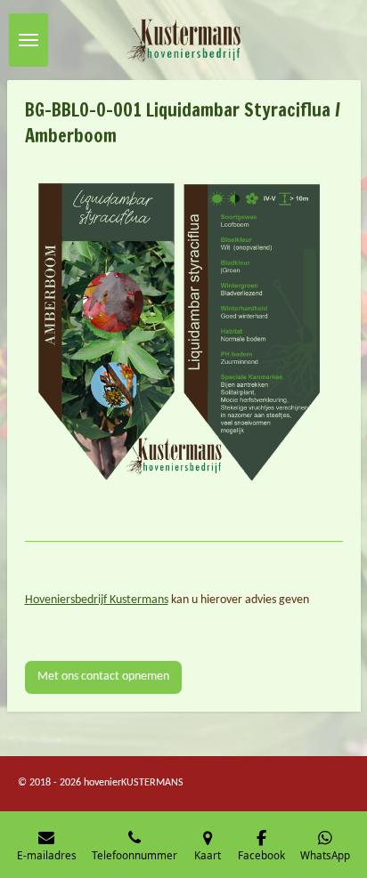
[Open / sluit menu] (28, 40)
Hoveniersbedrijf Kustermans (96, 600)
